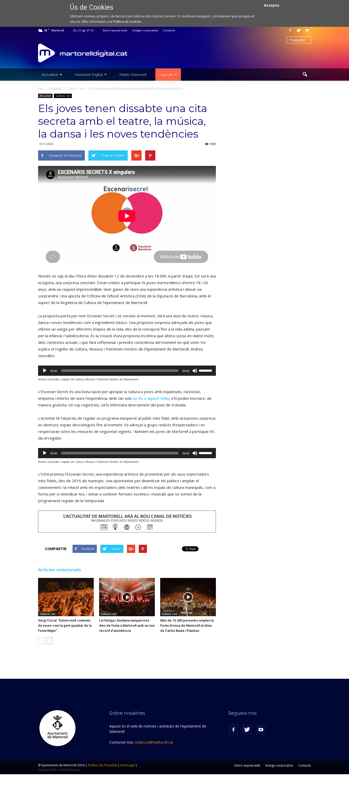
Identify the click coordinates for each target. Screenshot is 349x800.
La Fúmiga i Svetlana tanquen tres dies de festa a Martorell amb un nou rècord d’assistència (127, 626)
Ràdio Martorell (133, 74)
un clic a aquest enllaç (151, 398)
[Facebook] (290, 30)
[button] (305, 74)
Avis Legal (127, 765)
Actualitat (50, 74)
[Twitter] (299, 30)
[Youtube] (307, 30)
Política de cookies (127, 21)
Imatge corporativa (145, 30)
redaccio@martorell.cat (154, 742)
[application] (127, 371)
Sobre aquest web (114, 30)
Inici (41, 88)
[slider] (206, 370)
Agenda (166, 74)
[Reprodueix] (44, 370)
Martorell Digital (89, 74)
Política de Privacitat (102, 765)
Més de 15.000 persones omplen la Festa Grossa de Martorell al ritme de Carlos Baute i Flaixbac (187, 626)
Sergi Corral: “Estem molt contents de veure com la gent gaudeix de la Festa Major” (64, 626)
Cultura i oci (62, 96)
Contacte (169, 30)
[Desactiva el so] (194, 370)
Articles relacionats (59, 569)
